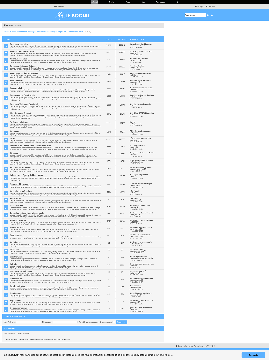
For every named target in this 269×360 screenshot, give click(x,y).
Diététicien (14, 250)
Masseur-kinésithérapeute (21, 271)
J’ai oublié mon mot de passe (88, 322)
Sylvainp (135, 133)
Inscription (20, 316)
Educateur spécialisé (19, 44)
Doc (143, 2)
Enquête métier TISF (137, 145)
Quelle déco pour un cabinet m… (142, 308)
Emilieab (135, 82)
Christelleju (136, 287)
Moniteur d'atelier (17, 228)
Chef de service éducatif (20, 113)
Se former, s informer (19, 122)
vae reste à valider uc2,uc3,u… (141, 235)
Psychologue (15, 293)
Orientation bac (135, 286)
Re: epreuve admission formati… (142, 227)
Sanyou (134, 273)
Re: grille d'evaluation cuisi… (140, 104)
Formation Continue (137, 66)
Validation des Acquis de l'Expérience (26, 175)
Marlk (134, 207)
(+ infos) (88, 32)
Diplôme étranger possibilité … (141, 80)
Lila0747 (135, 185)
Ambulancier (15, 242)
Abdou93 (135, 309)
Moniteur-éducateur (18, 59)
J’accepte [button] (253, 355)
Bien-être (133, 122)
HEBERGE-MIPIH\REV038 (141, 258)
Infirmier (14, 264)
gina (133, 176)
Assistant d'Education (19, 184)
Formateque (160, 2)
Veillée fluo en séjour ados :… (140, 131)
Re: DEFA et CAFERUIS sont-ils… (142, 113)
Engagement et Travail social (22, 95)
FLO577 (135, 222)
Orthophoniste (16, 279)
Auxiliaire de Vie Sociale (20, 168)
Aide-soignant (16, 235)
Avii (133, 155)
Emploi (111, 2)
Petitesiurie (136, 200)
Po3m (134, 53)
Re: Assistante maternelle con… (141, 220)
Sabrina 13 (136, 229)
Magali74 (135, 124)
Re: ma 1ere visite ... (137, 249)
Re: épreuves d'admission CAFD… (142, 153)
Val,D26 (134, 215)
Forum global (16, 88)
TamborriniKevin (137, 162)
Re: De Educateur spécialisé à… (141, 293)
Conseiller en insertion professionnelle (27, 213)
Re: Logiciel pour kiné (138, 271)
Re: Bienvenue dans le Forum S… (142, 300)
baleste (134, 106)
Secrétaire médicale (18, 308)
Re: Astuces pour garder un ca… (142, 264)
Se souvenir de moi (106, 322)
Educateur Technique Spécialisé (24, 104)
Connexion (8, 316)
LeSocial (94, 2)
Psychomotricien (17, 286)
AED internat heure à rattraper (141, 184)
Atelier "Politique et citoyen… (140, 73)
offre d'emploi (135, 191)
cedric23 (67, 339)
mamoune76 (136, 280)
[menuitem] (210, 6)
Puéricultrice (15, 198)
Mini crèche (134, 198)
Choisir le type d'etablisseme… (141, 44)
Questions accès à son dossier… (142, 95)
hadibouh (135, 97)
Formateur (14, 160)
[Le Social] (75, 15)
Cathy (134, 193)
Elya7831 (135, 68)
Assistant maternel (18, 220)
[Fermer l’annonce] (161, 31)
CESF (12, 138)
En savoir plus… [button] (164, 355)
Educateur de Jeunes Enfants (22, 66)
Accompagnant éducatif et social (24, 73)
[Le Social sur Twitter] (177, 2)
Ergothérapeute (16, 257)
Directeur (14, 153)
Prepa (128, 2)
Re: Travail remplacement (139, 58)
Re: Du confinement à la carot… (141, 88)
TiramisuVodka (137, 46)
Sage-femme (15, 301)
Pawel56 (135, 266)
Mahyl (134, 75)
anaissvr (135, 140)
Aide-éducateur (16, 81)
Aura (133, 147)
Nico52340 (136, 244)
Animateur (14, 131)
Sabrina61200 (137, 236)
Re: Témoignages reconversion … (142, 278)
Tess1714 (135, 60)
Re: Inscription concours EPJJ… (142, 205)
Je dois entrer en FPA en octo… (141, 160)
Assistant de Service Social (22, 51)
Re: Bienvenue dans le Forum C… (142, 213)
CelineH (135, 302)
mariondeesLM (137, 295)
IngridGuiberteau (138, 169)
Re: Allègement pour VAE (139, 175)
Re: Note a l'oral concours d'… (141, 242)
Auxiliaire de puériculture (21, 191)
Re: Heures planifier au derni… (141, 167)
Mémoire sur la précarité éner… (141, 138)
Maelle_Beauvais (138, 251)
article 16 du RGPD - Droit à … (141, 51)
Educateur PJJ (16, 206)
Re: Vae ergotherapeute (138, 256)
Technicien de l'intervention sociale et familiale (30, 146)
